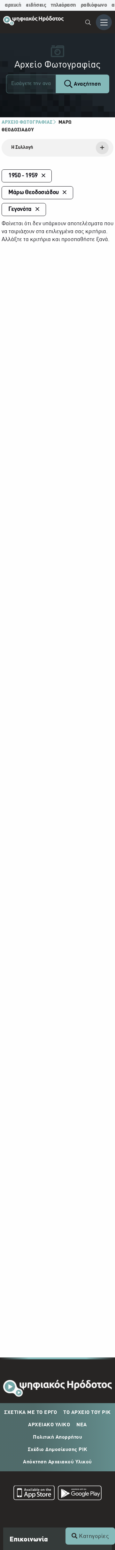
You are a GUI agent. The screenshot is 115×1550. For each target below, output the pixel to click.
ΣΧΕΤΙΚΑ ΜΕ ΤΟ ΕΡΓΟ (30, 1412)
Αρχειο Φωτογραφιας (27, 122)
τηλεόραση (63, 5)
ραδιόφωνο (94, 5)
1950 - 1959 (23, 176)
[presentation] (57, 148)
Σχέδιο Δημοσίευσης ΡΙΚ (58, 1450)
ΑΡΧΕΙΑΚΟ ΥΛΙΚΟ (49, 1425)
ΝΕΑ (81, 1425)
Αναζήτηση (87, 84)
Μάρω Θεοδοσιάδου (33, 192)
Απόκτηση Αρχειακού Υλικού (57, 1462)
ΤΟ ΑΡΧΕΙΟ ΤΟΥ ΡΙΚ (87, 1412)
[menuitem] (88, 23)
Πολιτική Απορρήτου (57, 1437)
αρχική (13, 5)
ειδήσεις (36, 5)
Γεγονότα (20, 209)
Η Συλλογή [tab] (22, 147)
